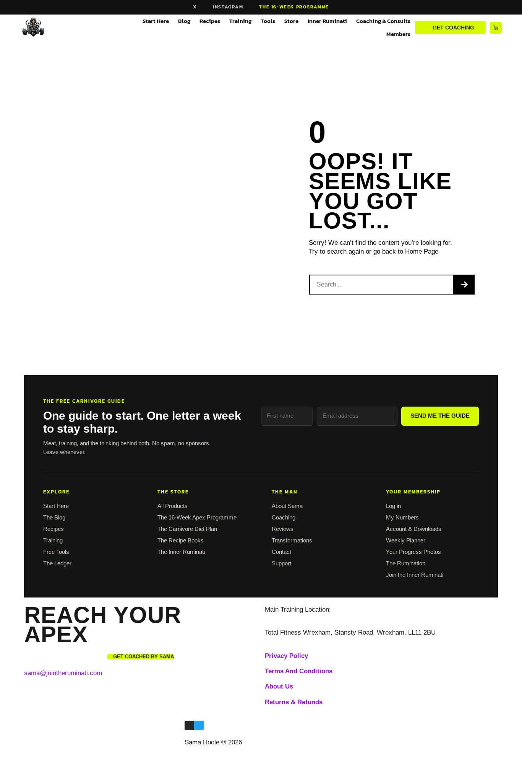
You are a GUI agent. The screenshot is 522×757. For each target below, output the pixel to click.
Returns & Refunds (294, 702)
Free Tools (56, 552)
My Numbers (402, 517)
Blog (184, 20)
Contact (281, 552)
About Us (279, 686)
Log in (393, 506)
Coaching (283, 517)
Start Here (156, 20)
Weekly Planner (405, 540)
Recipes (209, 20)
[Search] (464, 285)
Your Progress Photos (413, 552)
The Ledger (57, 563)
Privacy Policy (286, 655)
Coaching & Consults (383, 20)
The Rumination (405, 563)
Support (281, 563)
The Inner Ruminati (181, 552)
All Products (172, 506)
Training (240, 20)
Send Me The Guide (440, 415)
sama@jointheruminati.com (63, 673)
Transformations (292, 540)
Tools (268, 20)
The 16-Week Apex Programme (197, 517)
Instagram (228, 6)
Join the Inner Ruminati (414, 574)
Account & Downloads (413, 529)
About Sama (287, 506)
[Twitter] (199, 725)
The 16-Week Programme (294, 6)
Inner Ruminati (327, 20)
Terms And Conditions (298, 671)
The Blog (54, 517)
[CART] (496, 28)
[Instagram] (189, 725)
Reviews (282, 529)
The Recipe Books (180, 540)
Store (291, 20)
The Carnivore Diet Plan (187, 529)
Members (398, 33)
